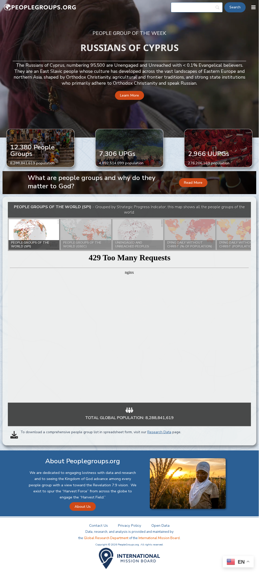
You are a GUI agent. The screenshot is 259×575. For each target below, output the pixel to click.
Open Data (160, 525)
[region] (129, 302)
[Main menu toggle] (253, 7)
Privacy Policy (129, 525)
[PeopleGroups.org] (40, 7)
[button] (129, 95)
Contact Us (98, 525)
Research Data (159, 432)
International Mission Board (159, 538)
